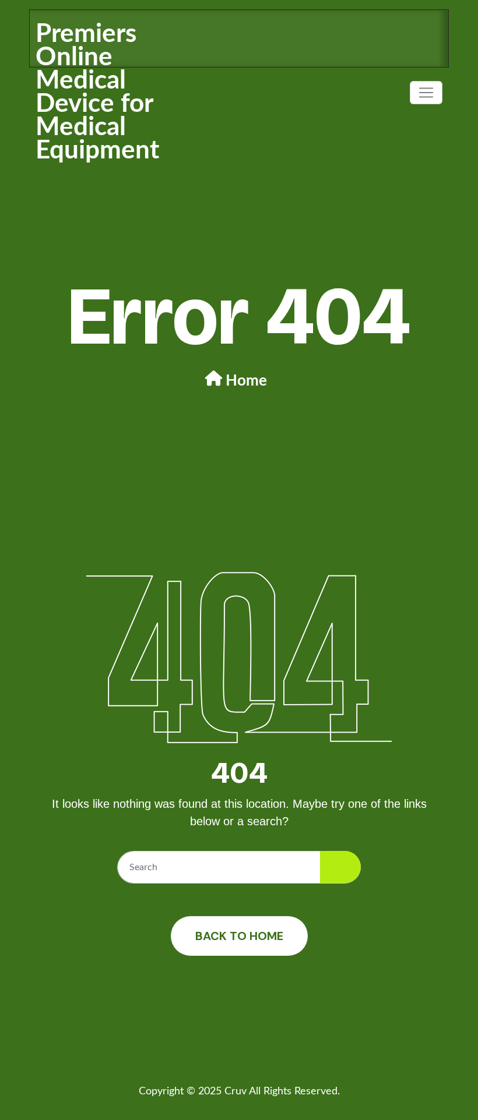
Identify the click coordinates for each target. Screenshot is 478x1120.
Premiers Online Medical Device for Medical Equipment (97, 93)
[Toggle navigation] (426, 92)
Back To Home (239, 936)
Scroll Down (390, 435)
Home (246, 380)
